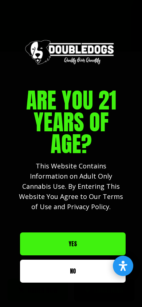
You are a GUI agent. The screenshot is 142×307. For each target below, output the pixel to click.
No (73, 271)
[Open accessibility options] (123, 266)
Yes (73, 243)
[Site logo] (71, 52)
